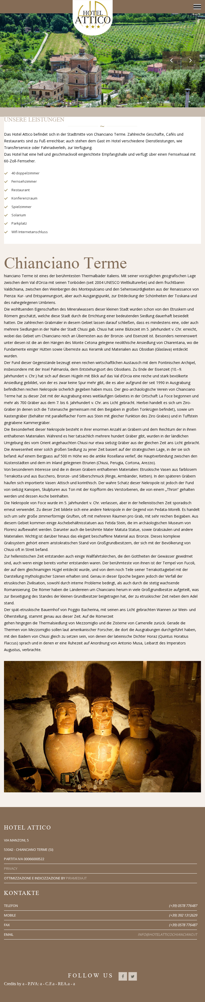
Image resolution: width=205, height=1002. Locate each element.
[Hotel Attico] (93, 17)
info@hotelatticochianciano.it (167, 934)
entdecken (103, 86)
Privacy (10, 868)
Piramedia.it (76, 878)
